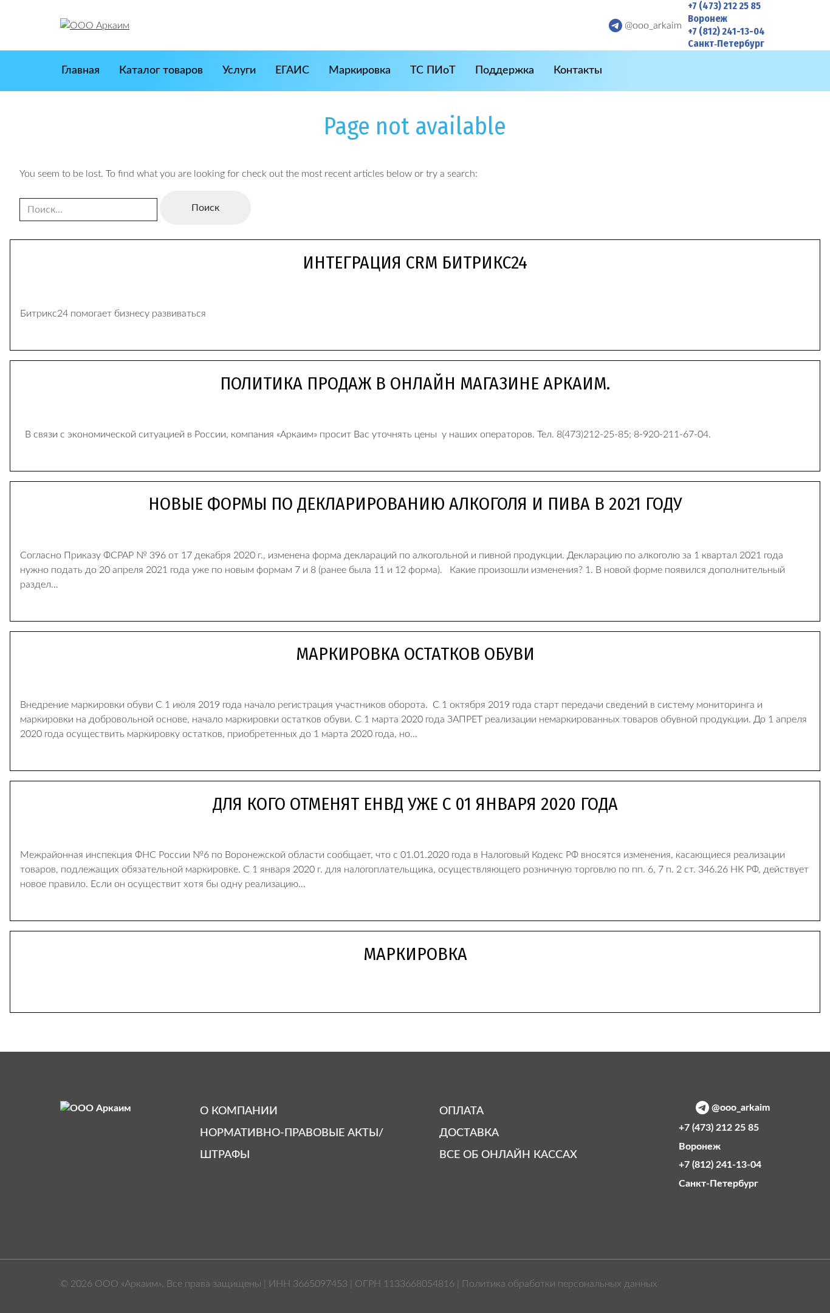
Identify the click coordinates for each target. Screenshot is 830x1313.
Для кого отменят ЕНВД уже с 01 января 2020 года (415, 804)
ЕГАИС (292, 70)
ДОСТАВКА (469, 1133)
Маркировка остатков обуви (415, 654)
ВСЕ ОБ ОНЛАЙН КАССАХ (508, 1155)
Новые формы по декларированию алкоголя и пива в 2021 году (415, 504)
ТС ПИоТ (433, 70)
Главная (80, 70)
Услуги (239, 70)
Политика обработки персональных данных (559, 1284)
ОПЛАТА (461, 1111)
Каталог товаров (161, 70)
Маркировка (360, 70)
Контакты (578, 70)
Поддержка (504, 70)
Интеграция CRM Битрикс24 (415, 262)
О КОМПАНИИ (239, 1111)
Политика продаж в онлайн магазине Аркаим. (415, 383)
